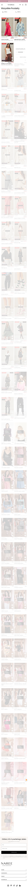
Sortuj (19, 12)
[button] (2, 4)
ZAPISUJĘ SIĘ (14, 852)
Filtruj (5, 12)
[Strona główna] (11, 4)
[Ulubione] (20, 4)
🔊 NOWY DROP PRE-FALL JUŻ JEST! (14, 1)
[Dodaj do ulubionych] (12, 32)
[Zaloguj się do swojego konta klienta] (22, 4)
